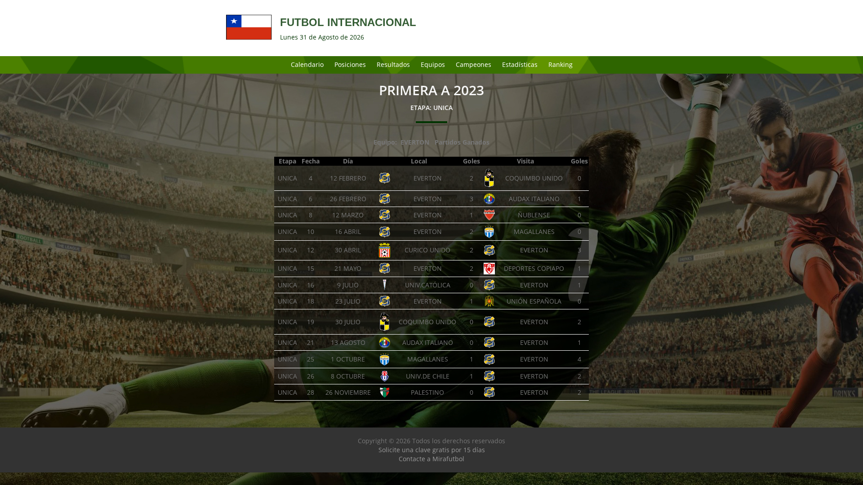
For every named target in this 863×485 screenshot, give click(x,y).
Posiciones (350, 64)
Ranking (560, 64)
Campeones (473, 64)
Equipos (433, 64)
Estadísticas (520, 64)
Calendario (307, 64)
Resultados (393, 64)
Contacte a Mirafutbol (431, 458)
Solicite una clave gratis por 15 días (431, 449)
